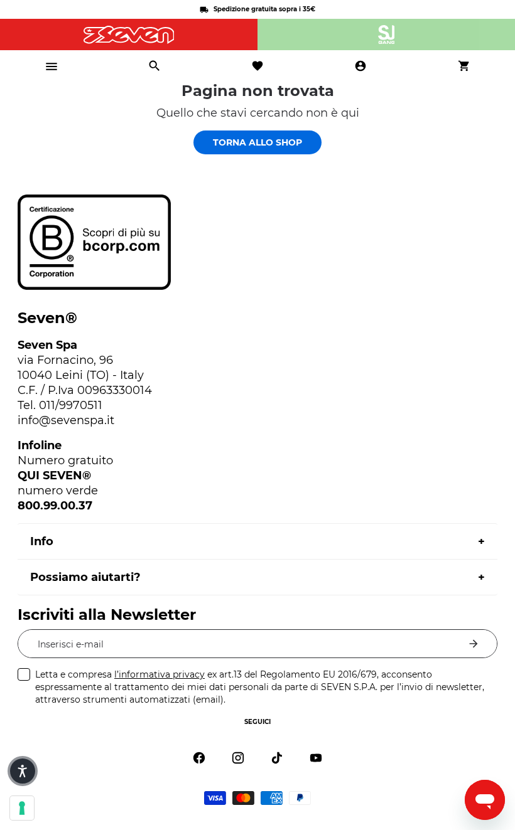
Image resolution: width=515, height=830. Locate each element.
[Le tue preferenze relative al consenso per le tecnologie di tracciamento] (22, 808)
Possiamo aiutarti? (85, 577)
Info (41, 541)
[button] (23, 771)
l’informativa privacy (159, 674)
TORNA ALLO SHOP (257, 142)
